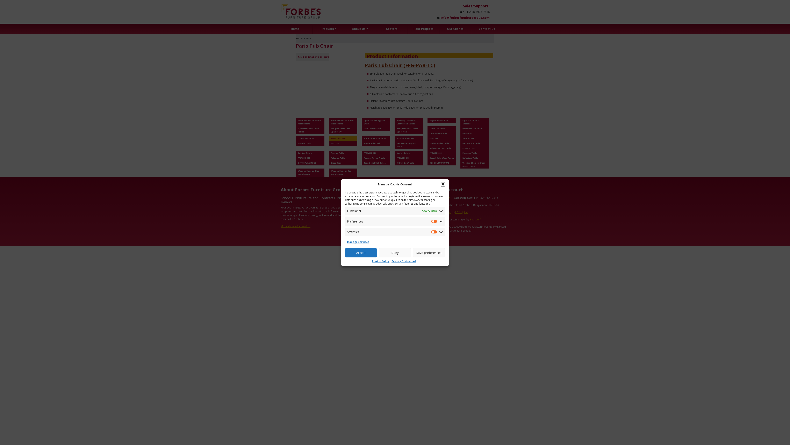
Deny (395, 253)
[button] (443, 184)
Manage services (358, 242)
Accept (361, 253)
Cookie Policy (380, 261)
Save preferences (428, 253)
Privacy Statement (404, 261)
